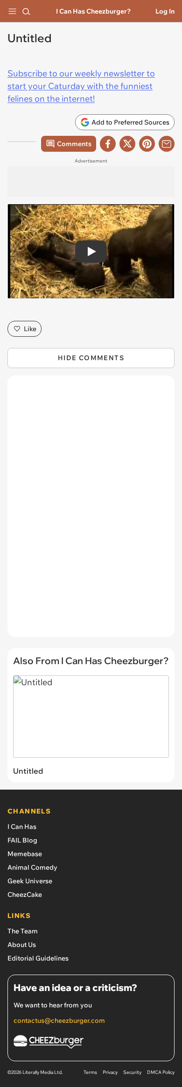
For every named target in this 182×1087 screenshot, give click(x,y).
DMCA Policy (161, 1072)
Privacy (110, 1072)
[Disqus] (91, 511)
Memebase (24, 854)
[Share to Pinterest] (147, 144)
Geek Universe (29, 881)
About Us (21, 944)
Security (132, 1072)
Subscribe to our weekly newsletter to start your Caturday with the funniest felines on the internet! (81, 86)
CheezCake (24, 894)
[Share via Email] (167, 144)
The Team (22, 931)
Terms (90, 1072)
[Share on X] (127, 144)
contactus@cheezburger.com (59, 1020)
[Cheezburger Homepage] (91, 1043)
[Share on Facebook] (108, 144)
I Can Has (21, 826)
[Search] (26, 11)
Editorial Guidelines (38, 958)
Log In (165, 11)
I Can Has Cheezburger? (93, 11)
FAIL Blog (22, 840)
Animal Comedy (32, 867)
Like (30, 329)
